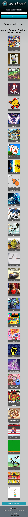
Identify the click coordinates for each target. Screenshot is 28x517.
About (5, 510)
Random (19, 9)
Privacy (24, 511)
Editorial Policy (11, 510)
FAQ (20, 511)
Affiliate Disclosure (20, 510)
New (8, 9)
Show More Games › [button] (14, 503)
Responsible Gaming (13, 511)
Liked (13, 9)
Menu (15, 17)
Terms (11, 513)
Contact (16, 513)
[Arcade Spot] (14, 4)
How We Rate (5, 511)
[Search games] (25, 13)
